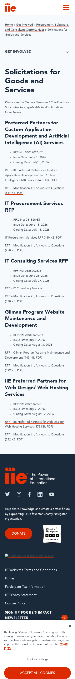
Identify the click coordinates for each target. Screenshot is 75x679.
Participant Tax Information (25, 587)
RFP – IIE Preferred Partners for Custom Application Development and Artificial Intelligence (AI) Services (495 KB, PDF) (31, 175)
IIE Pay (10, 578)
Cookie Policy (15, 603)
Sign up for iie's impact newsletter (28, 615)
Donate (19, 533)
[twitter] (7, 494)
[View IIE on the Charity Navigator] (52, 533)
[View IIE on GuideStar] (29, 556)
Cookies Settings (37, 659)
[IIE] (30, 475)
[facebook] (29, 494)
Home (9, 24)
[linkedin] (40, 494)
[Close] (70, 626)
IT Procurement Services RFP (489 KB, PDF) (33, 237)
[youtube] (51, 494)
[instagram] (19, 494)
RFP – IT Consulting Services (23, 288)
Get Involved (24, 24)
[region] (37, 649)
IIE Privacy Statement (21, 595)
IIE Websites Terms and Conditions (31, 570)
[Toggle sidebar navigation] (67, 51)
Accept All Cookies (37, 673)
